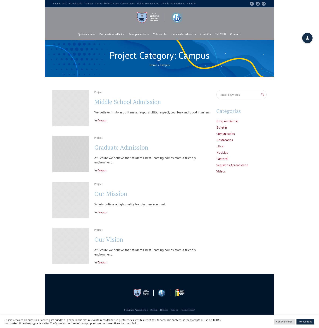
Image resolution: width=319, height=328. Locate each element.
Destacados (224, 140)
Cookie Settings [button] (284, 321)
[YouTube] (264, 4)
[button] (307, 38)
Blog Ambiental (227, 121)
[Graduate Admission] (70, 154)
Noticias (222, 152)
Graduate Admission (121, 147)
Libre (219, 146)
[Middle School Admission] (70, 108)
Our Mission (110, 194)
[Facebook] (252, 4)
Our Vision (108, 239)
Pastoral (222, 159)
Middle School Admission (127, 102)
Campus (102, 120)
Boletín (221, 127)
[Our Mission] (70, 200)
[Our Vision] (70, 246)
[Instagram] (258, 4)
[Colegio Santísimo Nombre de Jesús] (159, 293)
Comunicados (225, 134)
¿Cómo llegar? (188, 309)
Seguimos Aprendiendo (232, 165)
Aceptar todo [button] (305, 321)
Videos (221, 171)
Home (153, 65)
